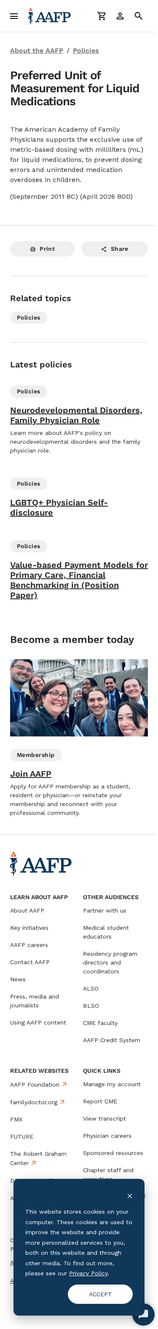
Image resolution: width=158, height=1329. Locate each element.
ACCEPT (100, 1294)
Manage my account (112, 1084)
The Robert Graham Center (38, 1158)
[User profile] (120, 16)
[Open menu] (14, 16)
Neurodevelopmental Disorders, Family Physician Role (76, 415)
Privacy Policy (88, 1273)
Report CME (100, 1101)
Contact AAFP (30, 962)
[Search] (138, 16)
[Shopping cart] (101, 16)
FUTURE (21, 1136)
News (18, 979)
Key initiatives (29, 927)
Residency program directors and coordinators (110, 962)
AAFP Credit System (111, 1040)
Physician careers (107, 1135)
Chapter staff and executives (108, 1174)
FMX (16, 1119)
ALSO (91, 988)
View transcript (104, 1118)
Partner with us (104, 910)
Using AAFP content (38, 1022)
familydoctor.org (33, 1102)
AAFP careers (29, 944)
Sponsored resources (113, 1153)
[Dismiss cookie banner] (130, 1196)
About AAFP (27, 910)
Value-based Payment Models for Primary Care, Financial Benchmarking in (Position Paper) (79, 580)
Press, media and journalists (34, 1001)
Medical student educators (106, 932)
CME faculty (100, 1023)
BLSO (91, 1005)
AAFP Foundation (34, 1084)
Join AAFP (30, 774)
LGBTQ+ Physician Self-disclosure (59, 507)
